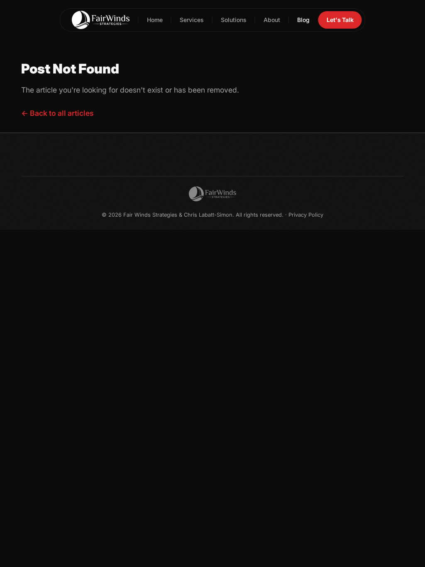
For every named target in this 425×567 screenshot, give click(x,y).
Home (155, 19)
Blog (303, 19)
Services (192, 19)
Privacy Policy (305, 215)
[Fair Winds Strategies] (212, 193)
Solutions (234, 19)
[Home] (101, 20)
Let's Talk (340, 19)
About (272, 19)
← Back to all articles (57, 113)
